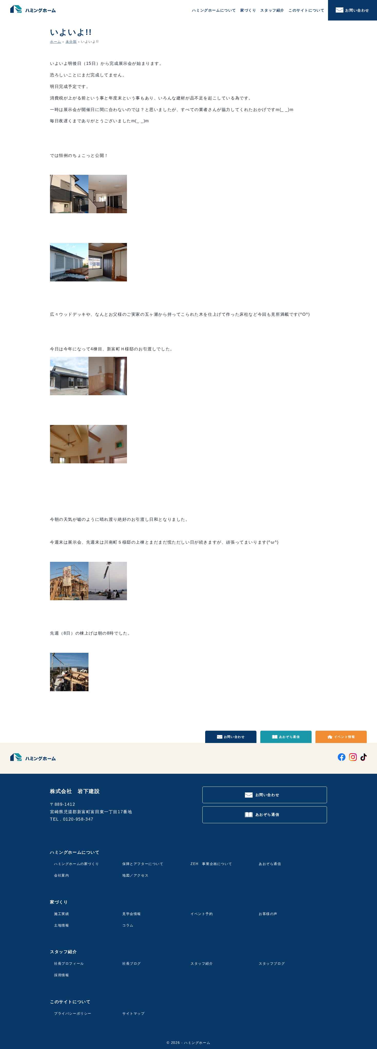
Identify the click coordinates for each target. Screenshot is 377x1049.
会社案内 (61, 875)
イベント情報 (344, 737)
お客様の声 (268, 914)
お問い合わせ (357, 10)
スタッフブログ (272, 963)
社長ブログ (131, 963)
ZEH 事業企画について (211, 864)
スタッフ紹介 (202, 963)
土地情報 (61, 925)
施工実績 (61, 914)
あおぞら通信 (289, 737)
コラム (128, 925)
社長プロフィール (69, 963)
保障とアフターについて (143, 864)
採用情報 (61, 975)
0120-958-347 (78, 819)
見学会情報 (131, 914)
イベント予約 (202, 914)
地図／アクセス (135, 875)
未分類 (71, 42)
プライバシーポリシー (73, 1013)
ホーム (55, 42)
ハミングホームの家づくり (76, 864)
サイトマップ (133, 1013)
